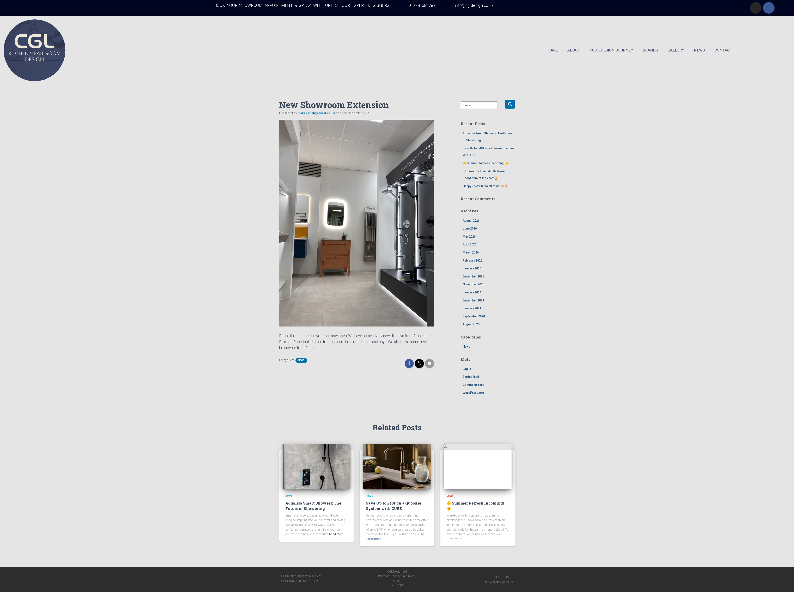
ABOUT (573, 50)
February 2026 (472, 260)
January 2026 (472, 268)
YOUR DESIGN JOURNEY (611, 50)
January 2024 (472, 292)
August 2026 (471, 220)
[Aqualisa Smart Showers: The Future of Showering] (316, 466)
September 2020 (474, 316)
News (699, 50)
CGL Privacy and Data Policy (299, 580)
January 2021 (472, 308)
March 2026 (471, 252)
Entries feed (471, 376)
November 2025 (473, 284)
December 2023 (473, 300)
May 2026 (469, 236)
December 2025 (473, 276)
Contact (723, 50)
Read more (336, 534)
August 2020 (471, 324)
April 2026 (469, 244)
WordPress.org (473, 392)
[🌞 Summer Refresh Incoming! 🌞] (478, 466)
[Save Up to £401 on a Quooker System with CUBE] (397, 466)
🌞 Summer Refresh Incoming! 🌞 (486, 163)
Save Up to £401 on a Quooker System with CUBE (393, 506)
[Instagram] (756, 8)
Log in (467, 369)
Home (552, 50)
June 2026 (470, 228)
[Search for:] (483, 108)
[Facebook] (769, 8)
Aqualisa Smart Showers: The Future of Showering (313, 506)
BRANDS (650, 50)
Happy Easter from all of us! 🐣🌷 (485, 186)
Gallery (675, 50)
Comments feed (473, 384)
